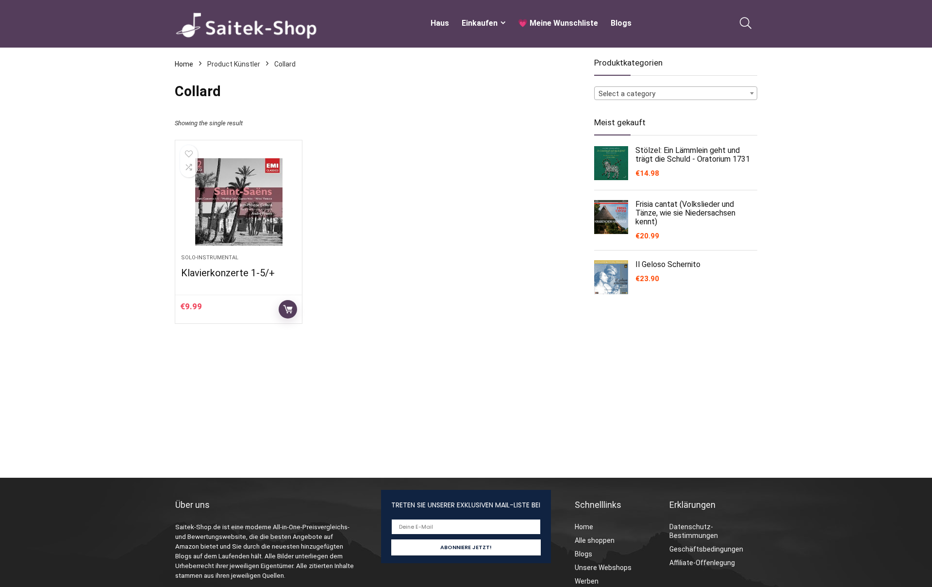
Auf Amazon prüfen (288, 309)
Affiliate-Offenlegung (702, 563)
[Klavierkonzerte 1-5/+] (238, 202)
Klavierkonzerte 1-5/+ (228, 273)
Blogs (621, 23)
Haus (440, 23)
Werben (587, 581)
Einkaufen (480, 23)
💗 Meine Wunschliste (558, 23)
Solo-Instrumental (209, 257)
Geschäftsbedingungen (706, 549)
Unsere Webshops (603, 567)
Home (184, 64)
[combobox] (675, 93)
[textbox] (676, 94)
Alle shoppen (595, 540)
